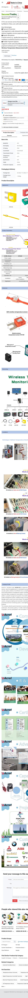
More (3, 986)
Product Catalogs (23, 941)
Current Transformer (6, 947)
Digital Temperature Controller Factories (12, 976)
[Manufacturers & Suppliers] (14, 2)
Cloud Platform (5, 950)
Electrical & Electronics (10, 11)
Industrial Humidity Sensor (9, 965)
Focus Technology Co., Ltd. (19, 991)
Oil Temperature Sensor (8, 983)
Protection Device (20, 947)
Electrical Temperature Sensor (10, 980)
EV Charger (4, 944)
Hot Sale (18, 944)
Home (3, 11)
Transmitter (19, 11)
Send (15, 900)
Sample (17, 950)
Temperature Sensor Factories (10, 972)
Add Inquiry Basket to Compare (10, 127)
